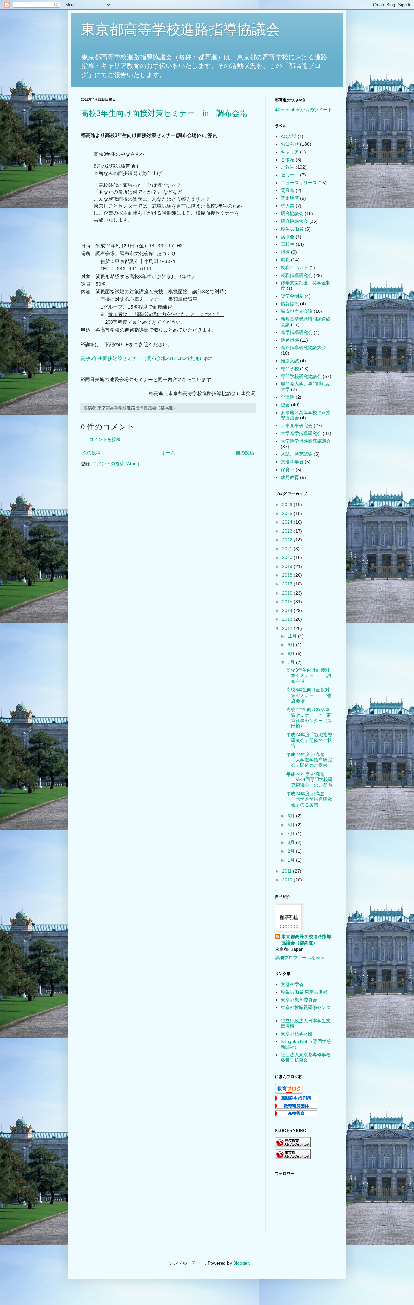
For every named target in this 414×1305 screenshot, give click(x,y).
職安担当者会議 (296, 311)
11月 (293, 636)
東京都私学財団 (296, 1033)
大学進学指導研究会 (301, 433)
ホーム (168, 452)
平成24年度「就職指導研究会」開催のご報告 (309, 740)
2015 (288, 601)
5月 (292, 824)
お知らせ (290, 144)
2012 (288, 628)
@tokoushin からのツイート (303, 109)
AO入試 (288, 136)
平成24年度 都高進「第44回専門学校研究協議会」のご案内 (309, 780)
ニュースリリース (299, 182)
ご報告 (287, 167)
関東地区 (290, 198)
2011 (287, 871)
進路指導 (290, 340)
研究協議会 (292, 213)
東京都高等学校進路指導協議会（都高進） (306, 940)
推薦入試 (290, 360)
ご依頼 (287, 159)
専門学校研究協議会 (301, 376)
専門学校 (290, 368)
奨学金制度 (292, 296)
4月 (292, 833)
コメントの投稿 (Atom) (116, 463)
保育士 (287, 469)
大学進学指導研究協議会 (306, 441)
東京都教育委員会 (299, 999)
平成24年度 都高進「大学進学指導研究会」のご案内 (309, 799)
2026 (288, 504)
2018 (288, 575)
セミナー (290, 174)
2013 (288, 619)
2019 (288, 566)
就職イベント (294, 267)
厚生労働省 (292, 229)
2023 (288, 531)
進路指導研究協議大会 (303, 347)
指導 (285, 252)
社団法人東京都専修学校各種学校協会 (306, 1057)
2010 (288, 879)
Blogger (241, 1262)
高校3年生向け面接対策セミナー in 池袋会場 (308, 695)
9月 (292, 644)
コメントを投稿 (105, 439)
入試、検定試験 (296, 454)
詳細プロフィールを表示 (300, 957)
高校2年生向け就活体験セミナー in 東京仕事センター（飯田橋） (309, 717)
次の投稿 (91, 452)
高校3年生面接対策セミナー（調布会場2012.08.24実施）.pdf (146, 358)
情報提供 (290, 303)
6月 (292, 815)
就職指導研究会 (296, 275)
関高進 (287, 190)
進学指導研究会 (296, 332)
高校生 (287, 244)
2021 (288, 548)
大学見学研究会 (296, 425)
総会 (285, 404)
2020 (288, 557)
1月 (292, 860)
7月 (292, 662)
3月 (292, 842)
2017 (288, 583)
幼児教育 (290, 477)
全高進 (287, 397)
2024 (288, 522)
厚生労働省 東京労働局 (304, 991)
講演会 (287, 236)
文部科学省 (292, 461)
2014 (288, 610)
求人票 (287, 205)
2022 (288, 539)
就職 (285, 259)
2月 (292, 851)
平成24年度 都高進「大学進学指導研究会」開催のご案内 (309, 760)
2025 (288, 513)
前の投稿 (245, 452)
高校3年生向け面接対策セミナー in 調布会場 (164, 113)
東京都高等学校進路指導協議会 (180, 29)
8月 (292, 653)
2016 (288, 593)
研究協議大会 (294, 221)
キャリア (290, 151)
